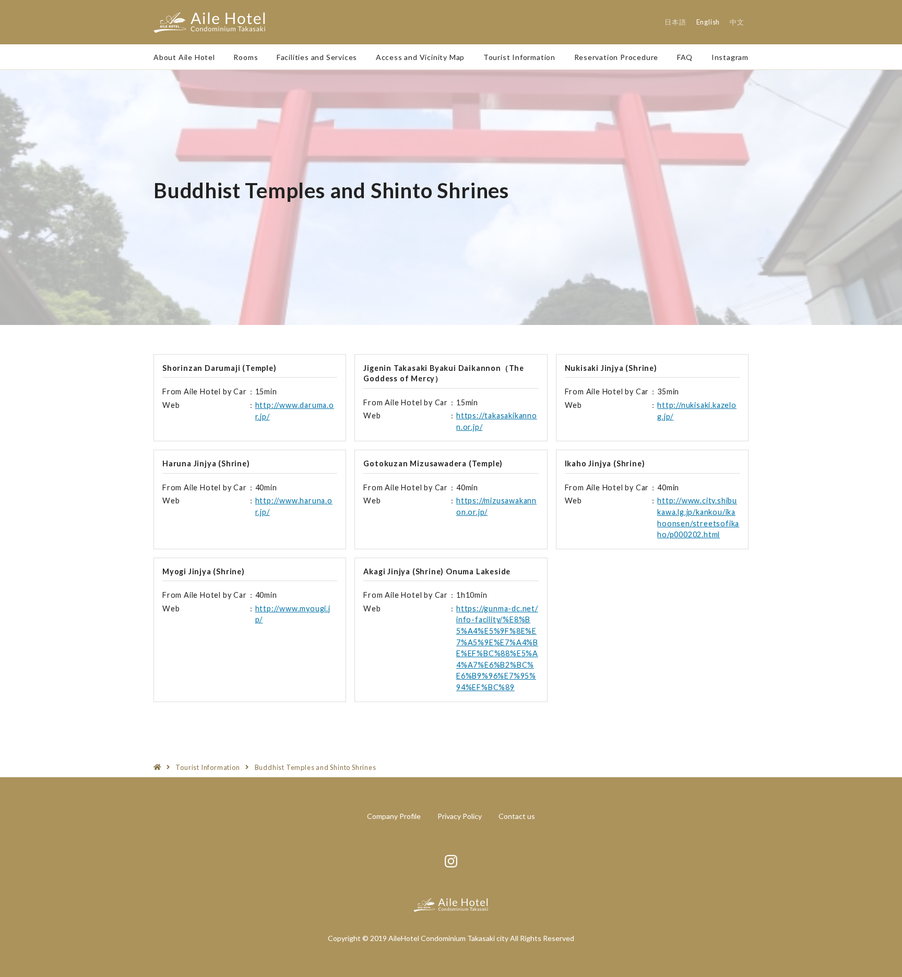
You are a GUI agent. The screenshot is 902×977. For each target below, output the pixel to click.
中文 (737, 22)
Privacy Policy (459, 816)
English (708, 22)
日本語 (675, 22)
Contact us (517, 816)
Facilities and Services (317, 57)
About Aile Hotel (184, 57)
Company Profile (394, 816)
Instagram (730, 57)
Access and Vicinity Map (420, 57)
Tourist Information (519, 57)
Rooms (245, 57)
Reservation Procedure (616, 57)
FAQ (685, 57)
